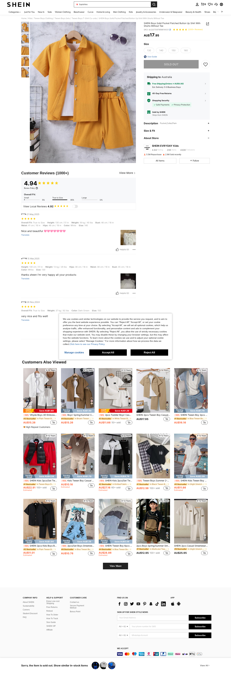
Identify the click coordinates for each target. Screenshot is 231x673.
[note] (40, 411)
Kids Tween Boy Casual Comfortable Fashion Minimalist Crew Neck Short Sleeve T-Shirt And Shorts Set (78, 480)
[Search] (154, 4)
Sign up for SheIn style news (132, 612)
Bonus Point (75, 611)
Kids (30, 18)
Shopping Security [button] (160, 100)
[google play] (178, 605)
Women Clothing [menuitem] (63, 12)
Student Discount (30, 613)
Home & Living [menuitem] (103, 12)
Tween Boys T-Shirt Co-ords (84, 18)
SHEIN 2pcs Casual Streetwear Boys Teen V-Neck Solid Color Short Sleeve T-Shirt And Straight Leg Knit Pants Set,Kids (191, 546)
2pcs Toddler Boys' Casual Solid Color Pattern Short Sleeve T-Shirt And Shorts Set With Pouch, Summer (115, 415)
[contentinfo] (164, 654)
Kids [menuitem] (131, 12)
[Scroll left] (218, 12)
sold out (171, 64)
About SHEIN (28, 602)
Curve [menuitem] (90, 12)
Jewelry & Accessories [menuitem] (146, 12)
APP (172, 598)
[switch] (75, 206)
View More (115, 566)
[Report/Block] (134, 249)
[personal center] (197, 4)
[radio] (149, 50)
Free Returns (52, 607)
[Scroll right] (222, 12)
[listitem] (40, 398)
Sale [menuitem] (50, 12)
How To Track (52, 618)
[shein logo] (18, 4)
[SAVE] (205, 64)
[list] (142, 604)
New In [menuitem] (41, 12)
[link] (203, 4)
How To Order (52, 615)
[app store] (172, 605)
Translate (25, 235)
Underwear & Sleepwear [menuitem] (170, 12)
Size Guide (51, 622)
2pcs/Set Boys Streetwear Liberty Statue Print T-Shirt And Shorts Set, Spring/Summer (78, 546)
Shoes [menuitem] (207, 12)
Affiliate (49, 630)
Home (23, 18)
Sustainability (28, 606)
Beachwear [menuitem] (79, 12)
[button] (216, 4)
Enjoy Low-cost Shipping (52, 602)
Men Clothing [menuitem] (119, 12)
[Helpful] (117, 249)
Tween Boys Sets (62, 18)
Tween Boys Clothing (43, 18)
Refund (49, 611)
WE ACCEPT (122, 649)
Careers (26, 610)
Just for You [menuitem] (29, 12)
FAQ (24, 617)
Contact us (74, 602)
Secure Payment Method (77, 607)
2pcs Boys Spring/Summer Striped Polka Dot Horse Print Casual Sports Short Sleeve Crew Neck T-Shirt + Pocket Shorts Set (153, 546)
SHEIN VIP (51, 626)
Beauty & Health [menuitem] (193, 12)
